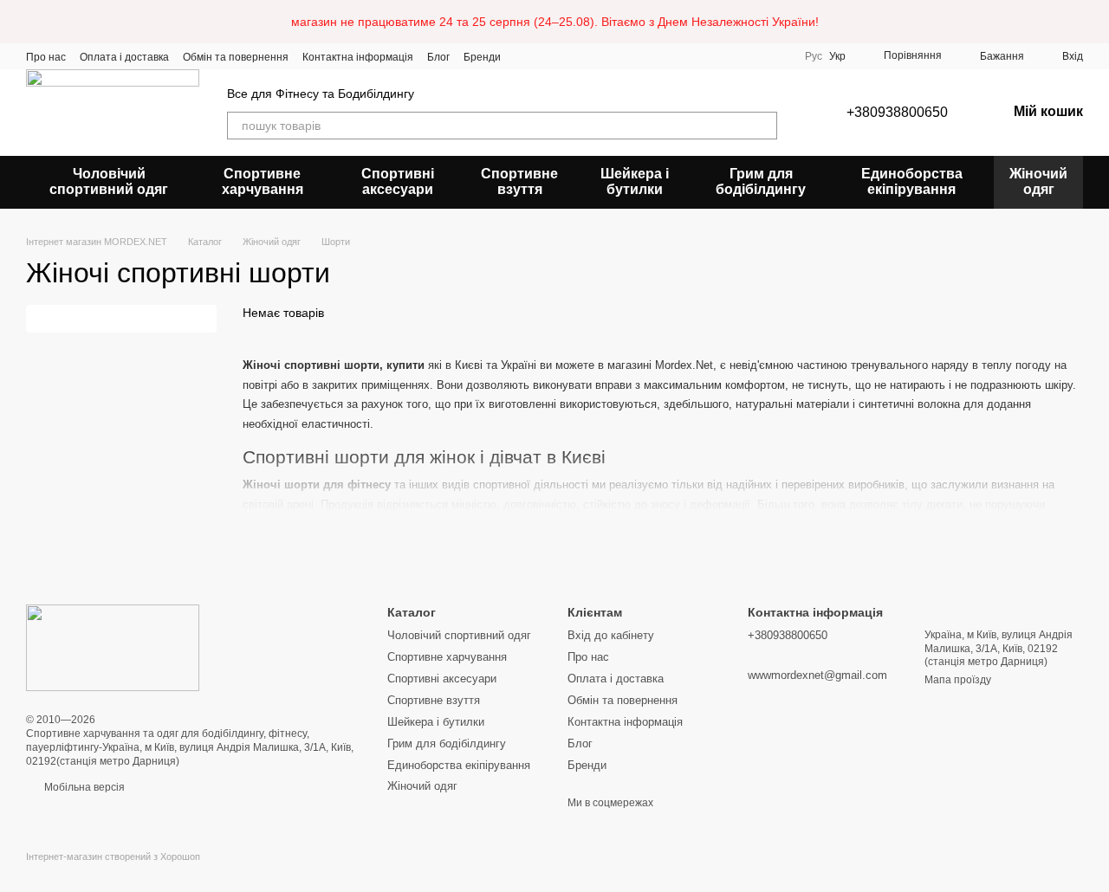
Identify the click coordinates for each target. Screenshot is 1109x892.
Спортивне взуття (519, 181)
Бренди (482, 57)
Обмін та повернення (236, 57)
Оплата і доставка (124, 57)
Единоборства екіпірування (912, 181)
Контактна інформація (357, 57)
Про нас (46, 57)
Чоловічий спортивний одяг (108, 181)
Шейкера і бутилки (634, 181)
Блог (438, 57)
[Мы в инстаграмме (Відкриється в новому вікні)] (546, 56)
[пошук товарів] (763, 125)
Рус (813, 56)
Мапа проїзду (957, 680)
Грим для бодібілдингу (761, 181)
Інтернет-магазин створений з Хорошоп (113, 856)
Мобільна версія (83, 787)
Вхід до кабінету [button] (610, 635)
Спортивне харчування (262, 181)
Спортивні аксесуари (397, 181)
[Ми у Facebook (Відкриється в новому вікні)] (525, 56)
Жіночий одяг (1038, 181)
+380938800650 (897, 112)
